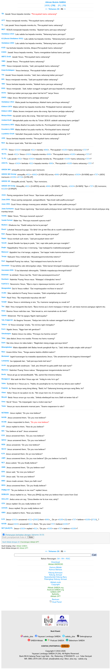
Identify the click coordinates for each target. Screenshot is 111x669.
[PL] (59, 5)
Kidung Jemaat (55, 575)
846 (46, 150)
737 (85, 150)
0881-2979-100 (34, 659)
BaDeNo (55, 594)
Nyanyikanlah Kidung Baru (55, 577)
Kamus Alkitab (56, 567)
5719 (20, 177)
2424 (17, 150)
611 (33, 150)
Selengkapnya (85, 636)
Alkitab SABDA (21, 546)
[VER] (47, 5)
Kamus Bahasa (55, 569)
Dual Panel (57, 602)
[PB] (64, 5)
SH (58, 559)
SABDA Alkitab (36, 640)
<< (46, 9)
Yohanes (52, 9)
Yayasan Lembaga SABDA (49, 636)
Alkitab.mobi (55, 582)
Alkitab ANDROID (55, 564)
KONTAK (44, 646)
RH (62, 559)
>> (65, 9)
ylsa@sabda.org (56, 659)
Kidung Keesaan (55, 573)
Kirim (31, 537)
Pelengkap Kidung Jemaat (55, 579)
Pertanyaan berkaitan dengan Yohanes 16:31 (24, 535)
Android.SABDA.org (55, 590)
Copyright (55, 584)
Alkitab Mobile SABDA (55, 2)
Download (55, 562)
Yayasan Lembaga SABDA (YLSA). (47, 653)
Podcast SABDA (57, 640)
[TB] (53, 5)
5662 (35, 174)
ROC (68, 559)
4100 (65, 150)
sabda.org (82, 659)
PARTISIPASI (54, 646)
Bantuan (55, 599)
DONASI (65, 646)
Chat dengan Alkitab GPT (29, 542)
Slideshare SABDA (76, 640)
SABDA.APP (55, 592)
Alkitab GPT (23, 548)
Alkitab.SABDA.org (55, 587)
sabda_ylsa (28, 636)
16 (58, 9)
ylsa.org (73, 659)
